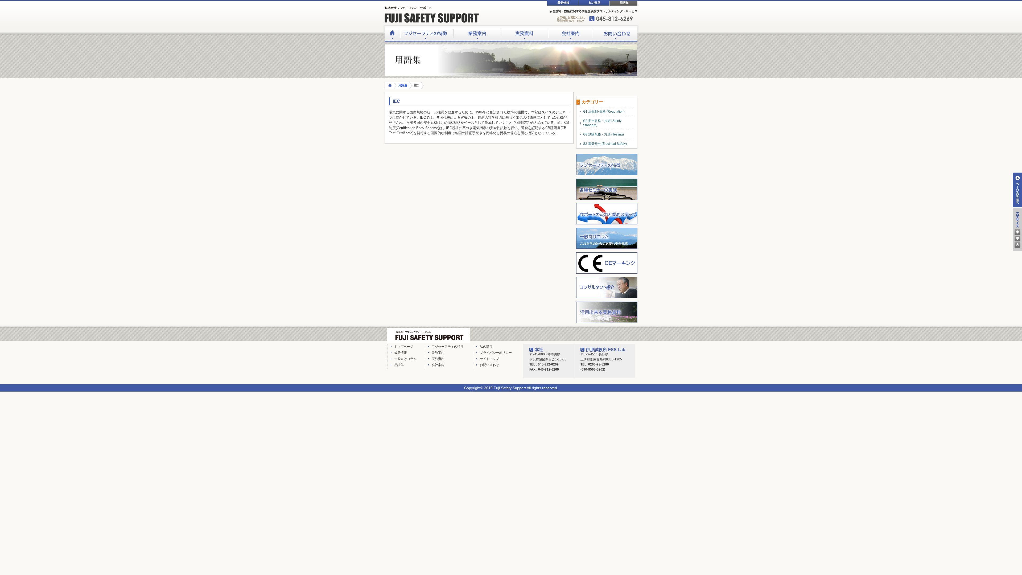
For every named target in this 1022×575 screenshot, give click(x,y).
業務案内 (477, 34)
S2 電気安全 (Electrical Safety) (605, 143)
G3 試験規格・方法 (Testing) (603, 134)
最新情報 (563, 2)
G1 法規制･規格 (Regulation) (604, 111)
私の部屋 (594, 2)
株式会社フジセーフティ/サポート (428, 335)
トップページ (403, 346)
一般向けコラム (405, 359)
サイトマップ (489, 359)
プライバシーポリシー (496, 353)
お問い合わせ (615, 34)
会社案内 (570, 34)
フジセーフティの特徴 (426, 34)
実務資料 (524, 34)
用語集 (624, 2)
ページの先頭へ (1017, 189)
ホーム (392, 34)
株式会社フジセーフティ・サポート (432, 14)
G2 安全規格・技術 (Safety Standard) (602, 123)
